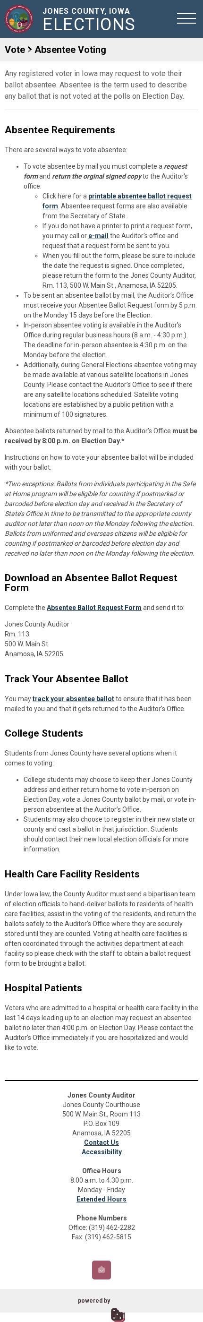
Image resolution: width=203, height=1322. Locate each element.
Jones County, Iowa (89, 20)
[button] (186, 18)
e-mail (98, 236)
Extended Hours (101, 1199)
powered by (94, 1300)
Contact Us (101, 1142)
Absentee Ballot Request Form (94, 607)
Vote (15, 49)
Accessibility (102, 1152)
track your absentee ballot (73, 699)
